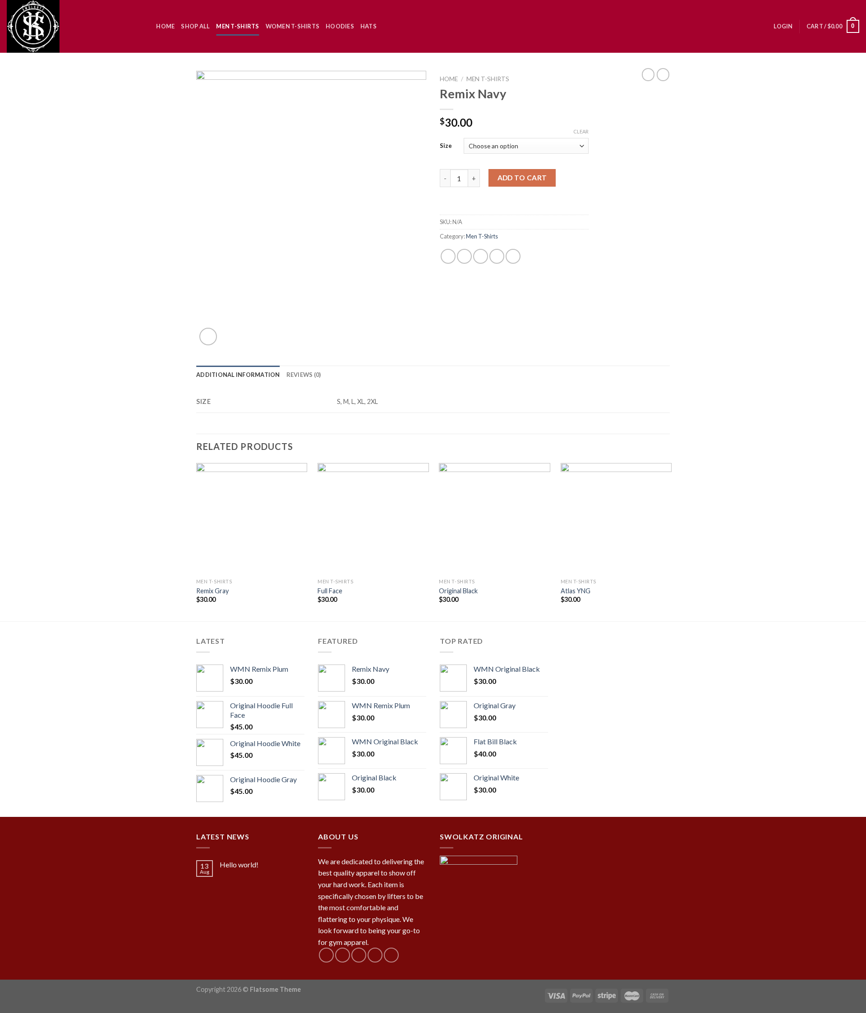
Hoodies (340, 26)
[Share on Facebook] (448, 256)
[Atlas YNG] (616, 518)
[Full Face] (373, 518)
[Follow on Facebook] (326, 955)
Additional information (238, 374)
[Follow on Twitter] (358, 955)
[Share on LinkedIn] (513, 256)
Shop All (195, 26)
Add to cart (522, 178)
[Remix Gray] (252, 518)
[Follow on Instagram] (342, 955)
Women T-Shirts (293, 26)
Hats (368, 26)
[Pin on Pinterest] (496, 256)
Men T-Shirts (237, 26)
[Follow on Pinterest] (391, 955)
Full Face (330, 591)
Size (446, 145)
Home (165, 26)
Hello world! (239, 864)
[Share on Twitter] (464, 256)
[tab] (238, 375)
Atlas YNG (575, 591)
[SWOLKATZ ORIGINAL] (68, 26)
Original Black (458, 591)
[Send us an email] (375, 955)
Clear (581, 131)
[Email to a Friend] (480, 256)
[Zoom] (208, 336)
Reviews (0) (303, 374)
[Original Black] (494, 518)
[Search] (146, 26)
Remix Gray (212, 591)
